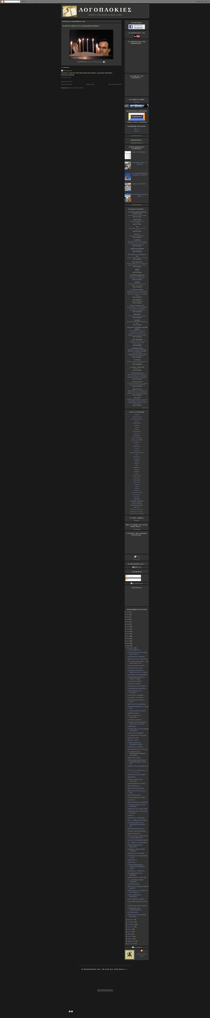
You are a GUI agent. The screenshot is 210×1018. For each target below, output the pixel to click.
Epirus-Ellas (137, 435)
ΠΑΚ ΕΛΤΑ (137, 507)
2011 (128, 641)
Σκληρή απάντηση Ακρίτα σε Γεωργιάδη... (137, 221)
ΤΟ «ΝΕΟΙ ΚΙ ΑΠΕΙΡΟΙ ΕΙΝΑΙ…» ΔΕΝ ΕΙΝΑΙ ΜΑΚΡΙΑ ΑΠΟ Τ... (138, 662)
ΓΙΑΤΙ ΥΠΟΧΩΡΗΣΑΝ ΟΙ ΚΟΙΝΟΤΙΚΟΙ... (134, 896)
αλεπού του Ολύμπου (137, 289)
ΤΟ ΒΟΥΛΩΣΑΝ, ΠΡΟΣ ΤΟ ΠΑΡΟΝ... (138, 906)
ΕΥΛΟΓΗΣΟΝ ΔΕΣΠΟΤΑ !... (135, 720)
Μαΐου (130, 934)
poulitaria (136, 469)
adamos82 (136, 414)
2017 (128, 626)
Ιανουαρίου (131, 943)
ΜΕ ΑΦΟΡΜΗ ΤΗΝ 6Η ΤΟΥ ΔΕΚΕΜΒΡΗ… (135, 874)
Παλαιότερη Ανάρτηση (115, 84)
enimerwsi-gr (136, 433)
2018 (128, 624)
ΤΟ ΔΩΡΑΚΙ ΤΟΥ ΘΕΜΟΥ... (135, 681)
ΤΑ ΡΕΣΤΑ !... (131, 815)
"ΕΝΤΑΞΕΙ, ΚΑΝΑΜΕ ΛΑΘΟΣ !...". (137, 665)
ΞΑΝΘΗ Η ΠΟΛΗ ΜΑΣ (137, 505)
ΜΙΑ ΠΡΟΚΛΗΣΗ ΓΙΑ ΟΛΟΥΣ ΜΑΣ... (138, 749)
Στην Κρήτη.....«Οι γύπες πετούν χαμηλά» (137, 229)
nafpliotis (136, 461)
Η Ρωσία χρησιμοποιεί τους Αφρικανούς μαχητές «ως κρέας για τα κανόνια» (137, 264)
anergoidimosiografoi (136, 419)
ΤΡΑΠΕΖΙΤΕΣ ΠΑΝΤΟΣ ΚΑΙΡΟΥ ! (137, 774)
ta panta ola (137, 484)
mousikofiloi (137, 459)
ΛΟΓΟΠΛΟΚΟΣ (91, 61)
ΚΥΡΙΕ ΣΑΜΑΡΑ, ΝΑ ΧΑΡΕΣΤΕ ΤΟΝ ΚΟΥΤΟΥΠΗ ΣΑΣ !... (138, 891)
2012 (128, 638)
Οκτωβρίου (131, 922)
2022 (128, 614)
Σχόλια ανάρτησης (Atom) (75, 87)
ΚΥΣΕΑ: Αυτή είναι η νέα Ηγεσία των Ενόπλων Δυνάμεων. (137, 362)
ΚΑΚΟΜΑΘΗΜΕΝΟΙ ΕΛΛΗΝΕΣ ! (137, 783)
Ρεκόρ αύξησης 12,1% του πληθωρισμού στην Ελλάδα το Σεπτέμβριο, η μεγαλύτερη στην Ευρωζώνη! (137, 308)
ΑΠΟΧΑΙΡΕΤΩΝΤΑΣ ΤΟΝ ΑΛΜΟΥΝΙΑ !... (135, 692)
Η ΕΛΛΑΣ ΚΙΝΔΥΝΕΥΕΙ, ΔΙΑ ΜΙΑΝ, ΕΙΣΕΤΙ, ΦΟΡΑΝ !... (138, 653)
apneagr (137, 421)
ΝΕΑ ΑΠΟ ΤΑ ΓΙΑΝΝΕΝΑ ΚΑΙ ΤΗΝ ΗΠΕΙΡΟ (137, 328)
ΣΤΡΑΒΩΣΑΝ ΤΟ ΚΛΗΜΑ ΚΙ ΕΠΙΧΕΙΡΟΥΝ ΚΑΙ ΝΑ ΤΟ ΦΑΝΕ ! (138, 671)
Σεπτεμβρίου (131, 924)
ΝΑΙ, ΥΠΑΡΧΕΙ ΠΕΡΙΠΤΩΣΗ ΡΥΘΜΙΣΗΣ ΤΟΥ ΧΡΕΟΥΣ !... (140, 174)
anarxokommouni (136, 417)
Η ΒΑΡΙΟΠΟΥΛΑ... (133, 860)
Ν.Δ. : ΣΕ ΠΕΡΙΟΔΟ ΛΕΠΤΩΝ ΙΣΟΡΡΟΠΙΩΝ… (135, 880)
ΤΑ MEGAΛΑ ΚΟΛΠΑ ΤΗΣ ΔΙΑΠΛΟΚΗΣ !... (135, 780)
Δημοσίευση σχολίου (66, 81)
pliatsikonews (136, 467)
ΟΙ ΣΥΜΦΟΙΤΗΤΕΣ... (133, 912)
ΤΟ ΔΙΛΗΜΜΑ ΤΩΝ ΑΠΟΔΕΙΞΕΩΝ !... (138, 674)
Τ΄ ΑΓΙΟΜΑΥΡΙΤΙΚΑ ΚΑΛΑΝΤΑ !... (137, 711)
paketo (136, 465)
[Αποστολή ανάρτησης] (103, 61)
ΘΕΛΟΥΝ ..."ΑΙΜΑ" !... (134, 740)
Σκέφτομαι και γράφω (137, 511)
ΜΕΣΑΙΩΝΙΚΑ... (132, 777)
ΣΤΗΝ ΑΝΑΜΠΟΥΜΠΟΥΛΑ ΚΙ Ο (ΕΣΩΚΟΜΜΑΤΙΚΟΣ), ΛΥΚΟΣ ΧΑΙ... (137, 762)
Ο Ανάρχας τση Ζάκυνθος (137, 367)
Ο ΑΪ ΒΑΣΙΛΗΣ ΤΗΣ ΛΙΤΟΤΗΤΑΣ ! (137, 686)
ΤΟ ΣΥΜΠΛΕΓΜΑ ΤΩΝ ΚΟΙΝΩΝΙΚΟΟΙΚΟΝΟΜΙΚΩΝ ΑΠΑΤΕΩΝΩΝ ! (136, 753)
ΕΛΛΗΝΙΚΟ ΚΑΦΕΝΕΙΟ (136, 501)
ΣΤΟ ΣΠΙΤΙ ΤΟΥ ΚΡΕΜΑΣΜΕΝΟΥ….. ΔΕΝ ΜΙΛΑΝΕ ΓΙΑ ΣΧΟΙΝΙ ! (138, 723)
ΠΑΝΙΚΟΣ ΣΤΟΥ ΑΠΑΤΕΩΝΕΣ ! (136, 818)
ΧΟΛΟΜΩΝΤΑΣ (137, 300)
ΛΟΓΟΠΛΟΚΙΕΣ (105, 10)
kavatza (137, 448)
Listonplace (137, 320)
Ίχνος (137, 227)
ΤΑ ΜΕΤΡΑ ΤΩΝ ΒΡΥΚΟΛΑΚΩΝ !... (137, 831)
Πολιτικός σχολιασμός (137, 509)
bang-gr (137, 427)
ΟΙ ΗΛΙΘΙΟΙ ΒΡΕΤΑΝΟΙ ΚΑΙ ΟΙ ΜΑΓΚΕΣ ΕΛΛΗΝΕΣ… (136, 678)
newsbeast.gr (137, 240)
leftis (137, 454)
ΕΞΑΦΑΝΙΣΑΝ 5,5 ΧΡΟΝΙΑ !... (136, 747)
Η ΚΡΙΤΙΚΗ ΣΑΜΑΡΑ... (134, 713)
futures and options (137, 438)
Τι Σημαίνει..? (137, 368)
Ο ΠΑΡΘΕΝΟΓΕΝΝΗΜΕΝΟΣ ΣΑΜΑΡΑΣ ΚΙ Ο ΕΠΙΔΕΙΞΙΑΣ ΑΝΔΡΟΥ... (136, 866)
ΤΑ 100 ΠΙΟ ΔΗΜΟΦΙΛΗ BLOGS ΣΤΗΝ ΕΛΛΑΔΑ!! (137, 213)
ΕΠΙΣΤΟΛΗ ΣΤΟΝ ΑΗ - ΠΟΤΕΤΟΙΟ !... (138, 659)
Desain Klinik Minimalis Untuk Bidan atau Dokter (137, 322)
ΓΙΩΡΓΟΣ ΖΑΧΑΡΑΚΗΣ (137, 249)
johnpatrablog (136, 446)
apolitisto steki (136, 423)
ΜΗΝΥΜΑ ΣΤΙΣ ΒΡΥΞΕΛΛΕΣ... (136, 788)
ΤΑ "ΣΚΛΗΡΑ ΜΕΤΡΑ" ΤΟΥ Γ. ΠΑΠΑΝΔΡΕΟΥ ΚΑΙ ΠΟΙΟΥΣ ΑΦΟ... (136, 824)
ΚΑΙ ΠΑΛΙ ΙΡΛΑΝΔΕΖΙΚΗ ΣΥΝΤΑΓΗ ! (138, 840)
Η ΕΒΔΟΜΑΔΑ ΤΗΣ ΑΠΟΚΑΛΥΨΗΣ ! (138, 809)
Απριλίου (130, 936)
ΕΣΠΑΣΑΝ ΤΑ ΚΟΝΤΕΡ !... (139, 184)
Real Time (136, 102)
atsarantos (136, 425)
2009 (128, 646)
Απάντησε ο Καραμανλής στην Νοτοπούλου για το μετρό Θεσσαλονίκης (137, 342)
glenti (136, 444)
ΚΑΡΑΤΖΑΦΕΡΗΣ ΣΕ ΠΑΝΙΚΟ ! (136, 899)
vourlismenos (136, 490)
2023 (128, 612)
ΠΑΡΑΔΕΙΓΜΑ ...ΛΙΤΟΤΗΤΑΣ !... (137, 871)
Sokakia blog (136, 480)
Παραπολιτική (137, 389)
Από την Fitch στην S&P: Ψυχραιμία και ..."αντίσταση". (137, 771)
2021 (128, 617)
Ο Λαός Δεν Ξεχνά (137, 382)
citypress (137, 429)
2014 (128, 634)
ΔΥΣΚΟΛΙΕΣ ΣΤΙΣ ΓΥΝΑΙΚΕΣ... (136, 853)
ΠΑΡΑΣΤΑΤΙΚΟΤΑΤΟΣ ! (134, 833)
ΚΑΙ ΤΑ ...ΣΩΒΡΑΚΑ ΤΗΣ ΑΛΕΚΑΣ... (138, 820)
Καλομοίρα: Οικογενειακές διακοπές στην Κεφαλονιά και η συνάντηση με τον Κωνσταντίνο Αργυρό (137, 243)
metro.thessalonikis (137, 339)
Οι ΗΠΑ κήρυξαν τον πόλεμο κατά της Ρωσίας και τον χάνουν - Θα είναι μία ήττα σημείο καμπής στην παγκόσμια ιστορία (137, 293)
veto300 (137, 488)
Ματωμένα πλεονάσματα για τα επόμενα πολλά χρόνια (137, 284)
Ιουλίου (130, 929)
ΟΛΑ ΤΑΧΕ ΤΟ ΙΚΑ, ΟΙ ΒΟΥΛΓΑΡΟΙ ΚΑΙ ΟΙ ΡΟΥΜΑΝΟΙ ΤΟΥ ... (138, 837)
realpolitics (136, 471)
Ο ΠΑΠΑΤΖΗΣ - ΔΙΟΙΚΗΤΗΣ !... (136, 695)
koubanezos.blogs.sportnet (137, 452)
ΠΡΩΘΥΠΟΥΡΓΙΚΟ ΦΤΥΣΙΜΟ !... (137, 829)
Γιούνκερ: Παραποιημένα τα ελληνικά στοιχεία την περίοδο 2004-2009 (137, 383)
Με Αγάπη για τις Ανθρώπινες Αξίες (137, 255)
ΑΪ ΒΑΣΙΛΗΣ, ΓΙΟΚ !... (134, 738)
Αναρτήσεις (130, 576)
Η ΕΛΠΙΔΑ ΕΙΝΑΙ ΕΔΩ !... (135, 795)
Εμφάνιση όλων (145, 407)
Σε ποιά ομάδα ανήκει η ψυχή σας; (137, 316)
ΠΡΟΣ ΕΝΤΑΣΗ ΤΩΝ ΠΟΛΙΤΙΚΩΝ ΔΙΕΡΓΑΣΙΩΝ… (137, 915)
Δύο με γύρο (136, 494)
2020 (128, 619)
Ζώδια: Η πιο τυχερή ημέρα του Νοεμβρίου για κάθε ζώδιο (137, 277)
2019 (128, 622)
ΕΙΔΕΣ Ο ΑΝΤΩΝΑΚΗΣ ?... (139, 152)
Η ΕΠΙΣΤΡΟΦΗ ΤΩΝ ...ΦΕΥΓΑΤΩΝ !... (138, 877)
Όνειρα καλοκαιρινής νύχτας (137, 235)
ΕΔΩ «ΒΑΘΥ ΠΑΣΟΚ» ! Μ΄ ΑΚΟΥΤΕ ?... (139, 163)
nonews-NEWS (137, 219)
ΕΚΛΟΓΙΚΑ (137, 499)
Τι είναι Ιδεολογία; (137, 250)
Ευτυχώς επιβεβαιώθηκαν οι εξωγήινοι (137, 257)
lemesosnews (137, 456)
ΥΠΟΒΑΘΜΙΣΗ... (132, 726)
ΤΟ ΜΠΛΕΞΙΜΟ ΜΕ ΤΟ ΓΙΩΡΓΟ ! (137, 797)
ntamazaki (136, 463)
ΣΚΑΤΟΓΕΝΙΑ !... (132, 862)
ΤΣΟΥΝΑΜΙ (137, 360)
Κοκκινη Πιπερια (137, 262)
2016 (128, 629)
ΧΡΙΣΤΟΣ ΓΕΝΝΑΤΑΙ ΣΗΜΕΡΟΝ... (137, 704)
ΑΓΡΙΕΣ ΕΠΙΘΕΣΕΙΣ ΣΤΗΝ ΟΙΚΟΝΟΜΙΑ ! (135, 846)
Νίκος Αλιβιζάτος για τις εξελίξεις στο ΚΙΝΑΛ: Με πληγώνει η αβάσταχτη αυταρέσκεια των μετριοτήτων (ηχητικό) (137, 392)
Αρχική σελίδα (90, 84)
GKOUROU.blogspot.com (137, 275)
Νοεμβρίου (131, 919)
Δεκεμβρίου (131, 648)
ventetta (137, 486)
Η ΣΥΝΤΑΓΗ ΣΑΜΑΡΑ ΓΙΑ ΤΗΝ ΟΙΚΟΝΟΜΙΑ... (136, 805)
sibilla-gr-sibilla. (137, 476)
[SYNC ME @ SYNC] (137, 583)
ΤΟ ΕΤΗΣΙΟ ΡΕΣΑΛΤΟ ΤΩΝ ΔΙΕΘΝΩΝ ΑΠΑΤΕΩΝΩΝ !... (138, 730)
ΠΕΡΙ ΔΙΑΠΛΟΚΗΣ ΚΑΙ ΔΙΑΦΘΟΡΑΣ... (138, 802)
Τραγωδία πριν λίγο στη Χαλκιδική (137, 215)
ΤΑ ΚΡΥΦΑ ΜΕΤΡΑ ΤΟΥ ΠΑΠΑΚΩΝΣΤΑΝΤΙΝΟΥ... (136, 743)
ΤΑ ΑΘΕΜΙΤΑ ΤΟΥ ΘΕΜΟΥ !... (136, 697)
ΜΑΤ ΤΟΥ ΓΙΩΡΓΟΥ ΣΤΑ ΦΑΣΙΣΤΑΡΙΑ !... (134, 716)
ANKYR (137, 269)
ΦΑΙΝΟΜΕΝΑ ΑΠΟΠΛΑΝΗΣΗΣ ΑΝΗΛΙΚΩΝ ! (136, 850)
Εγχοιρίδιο (137, 497)
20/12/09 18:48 (66, 77)
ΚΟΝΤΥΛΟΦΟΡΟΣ (137, 503)
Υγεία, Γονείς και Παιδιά (137, 513)
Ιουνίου (130, 931)
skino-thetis (137, 478)
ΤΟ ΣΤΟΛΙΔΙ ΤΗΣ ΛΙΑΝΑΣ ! (135, 668)
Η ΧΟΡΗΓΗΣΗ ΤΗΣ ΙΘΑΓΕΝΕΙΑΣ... (137, 688)
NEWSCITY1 (137, 314)
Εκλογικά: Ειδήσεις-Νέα (137, 305)
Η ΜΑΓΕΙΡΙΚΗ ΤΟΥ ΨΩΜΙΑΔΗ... (136, 656)
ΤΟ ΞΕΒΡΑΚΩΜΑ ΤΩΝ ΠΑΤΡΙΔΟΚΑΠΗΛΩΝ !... (135, 909)
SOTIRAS (137, 282)
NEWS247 (136, 520)
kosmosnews (137, 450)
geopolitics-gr (136, 442)
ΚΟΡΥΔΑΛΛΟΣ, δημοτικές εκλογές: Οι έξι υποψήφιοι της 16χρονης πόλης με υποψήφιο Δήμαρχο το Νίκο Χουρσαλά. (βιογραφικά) (137, 402)
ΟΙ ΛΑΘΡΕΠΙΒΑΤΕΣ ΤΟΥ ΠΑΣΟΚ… (137, 735)
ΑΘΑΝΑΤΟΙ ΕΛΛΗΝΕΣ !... (135, 683)
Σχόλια (129, 579)
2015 (128, 631)
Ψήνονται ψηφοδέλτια (137, 301)
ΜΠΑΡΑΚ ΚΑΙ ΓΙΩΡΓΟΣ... (135, 758)
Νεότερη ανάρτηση (66, 84)
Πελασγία (137, 234)
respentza (136, 473)
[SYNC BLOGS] (136, 947)
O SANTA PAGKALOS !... (134, 650)
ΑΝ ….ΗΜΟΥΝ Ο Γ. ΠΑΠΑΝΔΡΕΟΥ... (138, 842)
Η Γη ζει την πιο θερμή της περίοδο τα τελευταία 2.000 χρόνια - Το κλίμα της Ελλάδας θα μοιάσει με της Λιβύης (137, 376)
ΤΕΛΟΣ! (137, 271)
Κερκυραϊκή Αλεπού (137, 373)
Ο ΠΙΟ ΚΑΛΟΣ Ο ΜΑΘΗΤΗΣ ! (136, 733)
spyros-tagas (137, 482)
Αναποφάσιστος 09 (136, 492)
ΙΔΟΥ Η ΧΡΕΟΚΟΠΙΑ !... (134, 786)
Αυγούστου (131, 927)
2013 (128, 636)
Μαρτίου (130, 939)
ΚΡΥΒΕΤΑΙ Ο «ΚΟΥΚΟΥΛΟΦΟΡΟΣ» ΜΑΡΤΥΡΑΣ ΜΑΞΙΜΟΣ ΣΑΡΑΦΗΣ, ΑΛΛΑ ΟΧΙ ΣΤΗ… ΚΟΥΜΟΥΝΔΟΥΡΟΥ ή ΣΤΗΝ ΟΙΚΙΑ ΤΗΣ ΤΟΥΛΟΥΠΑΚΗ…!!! (137, 352)
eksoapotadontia (137, 431)
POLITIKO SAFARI (137, 348)
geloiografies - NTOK (136, 440)
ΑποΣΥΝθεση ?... (132, 800)
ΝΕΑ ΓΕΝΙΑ (137, 398)
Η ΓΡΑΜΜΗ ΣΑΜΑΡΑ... (134, 884)
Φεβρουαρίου (131, 941)
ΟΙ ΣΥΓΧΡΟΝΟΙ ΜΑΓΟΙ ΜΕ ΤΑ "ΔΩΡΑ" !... (139, 195)
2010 (128, 643)
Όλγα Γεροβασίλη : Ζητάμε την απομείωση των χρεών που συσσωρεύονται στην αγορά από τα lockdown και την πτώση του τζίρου (137, 333)
